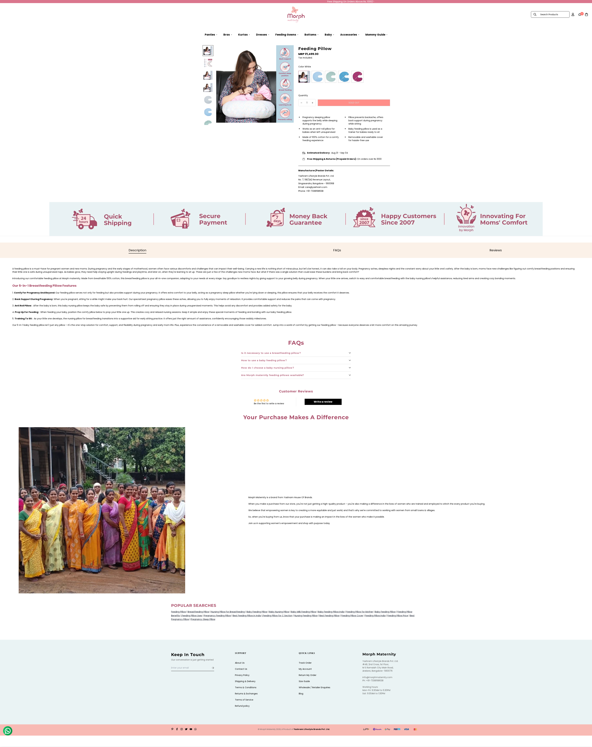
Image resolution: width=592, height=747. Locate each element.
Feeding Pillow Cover (352, 615)
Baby (328, 34)
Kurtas (243, 34)
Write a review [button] (323, 402)
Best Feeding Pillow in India (247, 615)
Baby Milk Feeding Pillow (303, 611)
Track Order (305, 662)
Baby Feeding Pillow (257, 611)
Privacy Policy (242, 675)
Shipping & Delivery (245, 681)
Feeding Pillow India (375, 615)
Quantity (303, 95)
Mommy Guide (375, 34)
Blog (301, 693)
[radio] (304, 77)
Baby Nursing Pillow (279, 611)
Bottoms (310, 34)
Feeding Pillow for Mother (359, 611)
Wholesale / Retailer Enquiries (314, 687)
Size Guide (304, 681)
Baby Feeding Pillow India (331, 611)
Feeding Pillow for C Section (277, 615)
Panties (210, 34)
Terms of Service (244, 699)
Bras (226, 34)
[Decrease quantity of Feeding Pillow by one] (301, 102)
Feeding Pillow (178, 611)
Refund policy (242, 705)
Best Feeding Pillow (329, 615)
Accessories (348, 34)
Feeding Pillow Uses (191, 615)
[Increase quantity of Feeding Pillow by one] (313, 102)
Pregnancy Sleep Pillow (203, 619)
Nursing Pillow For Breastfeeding (228, 611)
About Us (240, 662)
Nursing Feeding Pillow (306, 615)
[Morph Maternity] (296, 14)
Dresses (261, 34)
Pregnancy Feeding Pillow (217, 615)
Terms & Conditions (245, 687)
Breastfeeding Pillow (198, 611)
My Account (305, 669)
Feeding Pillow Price (397, 615)
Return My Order (307, 675)
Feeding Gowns (285, 34)
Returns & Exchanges (246, 693)
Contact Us (241, 669)
